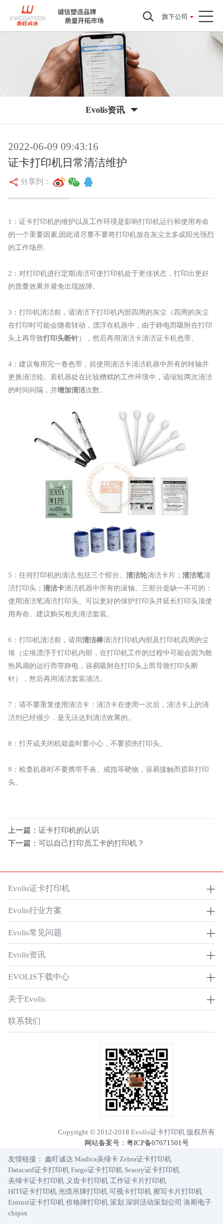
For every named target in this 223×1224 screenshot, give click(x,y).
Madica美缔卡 (96, 1159)
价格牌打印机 (87, 1202)
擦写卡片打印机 (177, 1191)
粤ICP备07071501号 (158, 1143)
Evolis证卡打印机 (39, 888)
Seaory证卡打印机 (152, 1170)
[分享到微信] (74, 182)
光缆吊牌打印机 (83, 1191)
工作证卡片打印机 (138, 1181)
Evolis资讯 (26, 954)
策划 (117, 1202)
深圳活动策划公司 (154, 1202)
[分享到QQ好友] (88, 182)
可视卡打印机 (130, 1191)
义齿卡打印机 (87, 1181)
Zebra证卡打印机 (146, 1159)
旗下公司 (175, 17)
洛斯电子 (197, 1202)
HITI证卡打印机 (32, 1191)
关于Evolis (26, 998)
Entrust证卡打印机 (36, 1202)
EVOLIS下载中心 (38, 976)
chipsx (18, 1213)
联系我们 (24, 1020)
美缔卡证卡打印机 (36, 1181)
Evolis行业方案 (35, 910)
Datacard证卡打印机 (38, 1170)
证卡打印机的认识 (68, 830)
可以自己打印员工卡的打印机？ (91, 843)
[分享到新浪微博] (59, 182)
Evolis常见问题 (35, 932)
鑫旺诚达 (59, 1159)
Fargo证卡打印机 (97, 1170)
